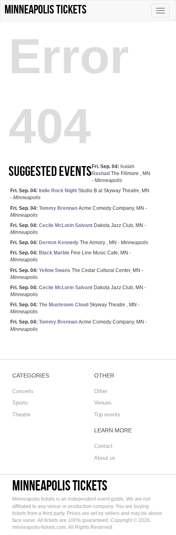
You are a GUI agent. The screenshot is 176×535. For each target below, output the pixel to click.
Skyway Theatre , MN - (75, 308)
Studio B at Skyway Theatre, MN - (79, 194)
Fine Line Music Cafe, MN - (70, 256)
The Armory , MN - (79, 242)
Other (100, 391)
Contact (103, 446)
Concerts (23, 391)
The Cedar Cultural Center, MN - (76, 274)
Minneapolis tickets (59, 485)
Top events (107, 414)
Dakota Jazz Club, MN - (78, 229)
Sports (20, 403)
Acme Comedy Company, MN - (78, 211)
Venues (103, 403)
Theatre (21, 414)
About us (104, 458)
